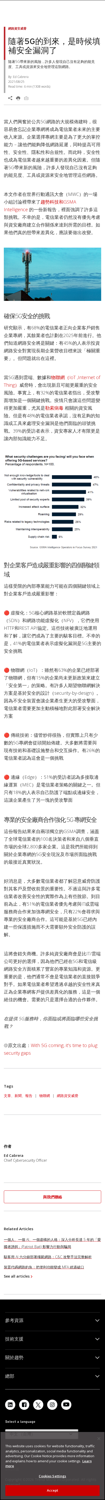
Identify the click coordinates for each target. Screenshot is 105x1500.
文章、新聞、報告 (18, 1095)
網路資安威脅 (67, 1095)
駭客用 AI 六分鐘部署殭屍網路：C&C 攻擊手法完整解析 (48, 1256)
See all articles (17, 1276)
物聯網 (44, 1095)
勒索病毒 (55, 408)
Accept (52, 1490)
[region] (52, 1465)
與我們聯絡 (52, 1196)
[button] (52, 1197)
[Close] (98, 1438)
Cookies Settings (52, 1476)
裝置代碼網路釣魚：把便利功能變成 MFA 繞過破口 (44, 1267)
